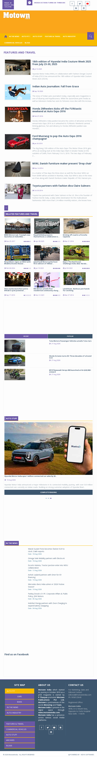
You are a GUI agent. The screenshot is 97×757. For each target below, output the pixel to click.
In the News (14, 36)
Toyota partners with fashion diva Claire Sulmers (61, 185)
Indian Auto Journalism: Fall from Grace (55, 86)
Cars (19, 696)
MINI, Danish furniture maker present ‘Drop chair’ (62, 163)
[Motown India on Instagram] (76, 8)
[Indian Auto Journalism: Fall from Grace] (17, 92)
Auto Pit (11, 691)
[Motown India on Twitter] (80, 3)
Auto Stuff (37, 36)
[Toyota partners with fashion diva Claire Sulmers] (17, 191)
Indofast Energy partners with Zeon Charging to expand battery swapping (47, 604)
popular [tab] (70, 336)
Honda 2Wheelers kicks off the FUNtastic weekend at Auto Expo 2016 (57, 110)
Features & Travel (52, 36)
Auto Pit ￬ (26, 36)
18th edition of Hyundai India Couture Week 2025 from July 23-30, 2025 (61, 63)
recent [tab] (26, 336)
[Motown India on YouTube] (87, 3)
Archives (10, 740)
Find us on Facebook (16, 654)
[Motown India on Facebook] (72, 3)
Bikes (19, 702)
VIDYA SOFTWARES (87, 755)
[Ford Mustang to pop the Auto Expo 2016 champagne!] (17, 141)
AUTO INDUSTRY (69, 36)
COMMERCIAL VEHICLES (13, 43)
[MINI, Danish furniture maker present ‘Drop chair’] (17, 169)
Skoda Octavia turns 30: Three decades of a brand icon (59, 3)
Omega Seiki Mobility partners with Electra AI (46, 558)
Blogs (27, 43)
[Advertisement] (49, 25)
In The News (12, 543)
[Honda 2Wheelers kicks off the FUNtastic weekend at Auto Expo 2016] (17, 114)
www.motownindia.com (49, 712)
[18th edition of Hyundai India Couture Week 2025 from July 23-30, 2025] (17, 67)
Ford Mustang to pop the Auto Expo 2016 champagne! (56, 137)
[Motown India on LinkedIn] (83, 8)
